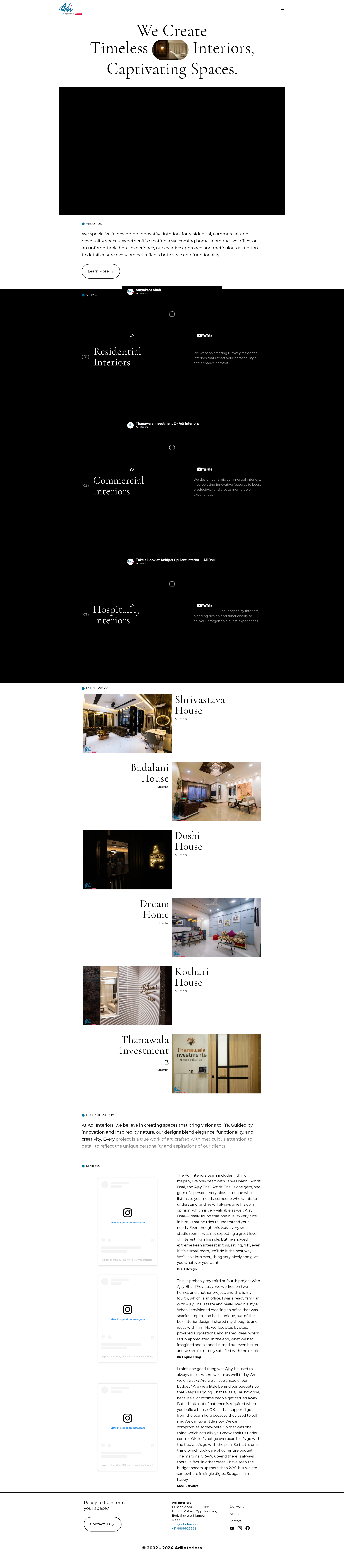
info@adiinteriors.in (185, 1524)
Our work (237, 1506)
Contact (235, 1521)
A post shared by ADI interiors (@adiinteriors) (127, 1259)
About (234, 1514)
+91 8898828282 (184, 1528)
